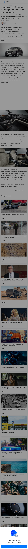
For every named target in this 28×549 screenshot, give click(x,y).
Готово (14, 546)
